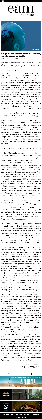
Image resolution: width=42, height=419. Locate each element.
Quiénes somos (22, 414)
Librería (11, 374)
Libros (15, 374)
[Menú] (3, 1)
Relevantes (28, 374)
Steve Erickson (36, 374)
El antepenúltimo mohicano (17, 7)
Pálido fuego (21, 374)
